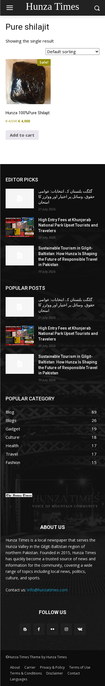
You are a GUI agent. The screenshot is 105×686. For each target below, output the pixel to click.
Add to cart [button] (22, 135)
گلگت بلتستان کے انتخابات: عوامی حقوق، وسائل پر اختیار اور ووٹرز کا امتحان (66, 196)
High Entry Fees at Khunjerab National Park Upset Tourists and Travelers (68, 225)
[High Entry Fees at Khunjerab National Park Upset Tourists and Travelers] (20, 227)
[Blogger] (25, 629)
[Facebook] (38, 629)
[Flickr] (52, 629)
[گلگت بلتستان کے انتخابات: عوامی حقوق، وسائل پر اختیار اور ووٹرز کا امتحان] (20, 198)
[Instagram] (66, 629)
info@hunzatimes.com (47, 589)
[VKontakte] (79, 629)
